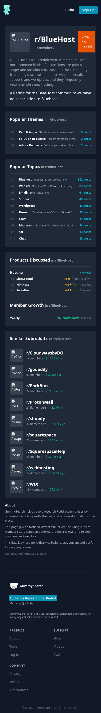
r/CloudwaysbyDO (44, 353)
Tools (13, 646)
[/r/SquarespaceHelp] (16, 453)
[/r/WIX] (16, 486)
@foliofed (28, 603)
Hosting (16, 272)
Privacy (14, 673)
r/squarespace (41, 435)
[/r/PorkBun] (16, 388)
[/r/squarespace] (16, 437)
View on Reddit (87, 42)
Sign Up (88, 10)
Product (70, 10)
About (14, 638)
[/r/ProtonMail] (16, 404)
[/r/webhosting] (16, 470)
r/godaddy (37, 369)
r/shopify (35, 418)
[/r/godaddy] (16, 371)
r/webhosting (40, 467)
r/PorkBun (37, 385)
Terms (14, 682)
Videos (59, 646)
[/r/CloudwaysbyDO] (16, 355)
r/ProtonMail (39, 402)
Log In (14, 654)
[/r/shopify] (16, 420)
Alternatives (18, 690)
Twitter (59, 654)
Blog (57, 638)
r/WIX (32, 484)
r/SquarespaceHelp (45, 451)
